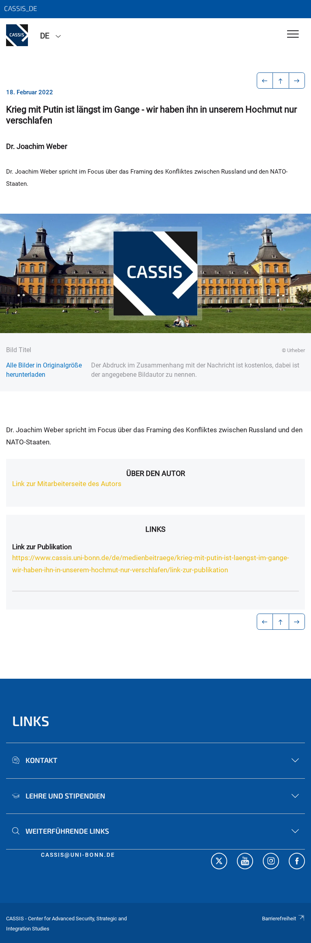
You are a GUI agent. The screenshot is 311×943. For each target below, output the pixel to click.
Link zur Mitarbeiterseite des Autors (66, 484)
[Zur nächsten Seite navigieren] (297, 80)
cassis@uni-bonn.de (78, 855)
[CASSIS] (17, 35)
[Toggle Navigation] (293, 34)
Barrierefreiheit (279, 918)
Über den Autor (155, 473)
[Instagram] (271, 862)
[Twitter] (219, 862)
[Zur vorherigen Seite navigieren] (265, 80)
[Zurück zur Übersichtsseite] (281, 80)
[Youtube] (245, 862)
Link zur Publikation (42, 547)
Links (155, 529)
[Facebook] (297, 862)
